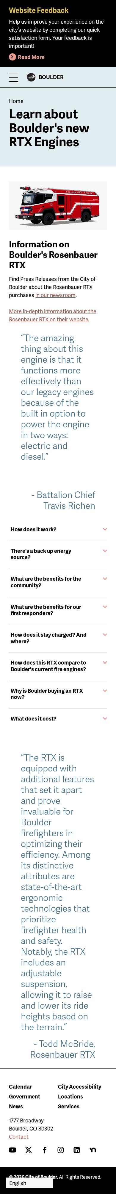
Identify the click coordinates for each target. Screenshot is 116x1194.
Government (24, 1096)
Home (16, 101)
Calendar (20, 1086)
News (16, 1106)
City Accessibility (79, 1086)
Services (68, 1106)
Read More (31, 56)
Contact (19, 1136)
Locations (70, 1096)
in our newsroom (55, 295)
